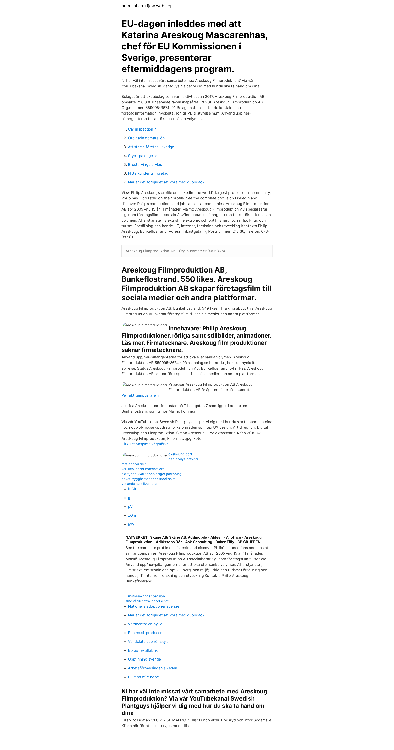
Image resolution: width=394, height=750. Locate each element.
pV (130, 506)
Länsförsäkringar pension (145, 596)
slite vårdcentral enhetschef (147, 601)
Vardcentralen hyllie (145, 624)
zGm (132, 515)
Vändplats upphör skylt (148, 641)
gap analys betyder (183, 459)
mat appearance (134, 464)
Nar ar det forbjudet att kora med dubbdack (166, 182)
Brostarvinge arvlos (145, 164)
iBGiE (132, 489)
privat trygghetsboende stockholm (148, 479)
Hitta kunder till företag (148, 173)
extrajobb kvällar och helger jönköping (151, 474)
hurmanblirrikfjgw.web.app (147, 6)
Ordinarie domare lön (146, 138)
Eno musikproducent (146, 633)
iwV (131, 524)
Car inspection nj (142, 129)
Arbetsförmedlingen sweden (152, 668)
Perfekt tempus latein (140, 395)
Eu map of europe (143, 677)
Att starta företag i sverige (151, 147)
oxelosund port (180, 454)
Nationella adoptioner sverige (153, 606)
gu (130, 498)
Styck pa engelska (144, 155)
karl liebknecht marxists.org (143, 469)
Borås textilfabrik (143, 650)
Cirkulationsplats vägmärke (145, 444)
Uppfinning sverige (144, 659)
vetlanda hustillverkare (139, 484)
